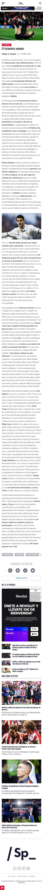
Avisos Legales (11, 876)
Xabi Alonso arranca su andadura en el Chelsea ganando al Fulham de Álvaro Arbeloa (24, 647)
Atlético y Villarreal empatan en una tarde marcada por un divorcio (26, 663)
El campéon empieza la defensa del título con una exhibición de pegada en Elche (25, 655)
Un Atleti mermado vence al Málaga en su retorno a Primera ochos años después (19, 748)
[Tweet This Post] (10, 571)
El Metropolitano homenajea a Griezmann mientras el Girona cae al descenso (19, 826)
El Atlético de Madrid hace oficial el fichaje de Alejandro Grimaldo (20, 787)
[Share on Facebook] (18, 571)
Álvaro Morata (7, 554)
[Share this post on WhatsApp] (25, 571)
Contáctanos (32, 876)
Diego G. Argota (9, 54)
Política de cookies (22, 876)
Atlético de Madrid (32, 554)
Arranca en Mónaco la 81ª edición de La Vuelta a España (25, 670)
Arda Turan (19, 554)
